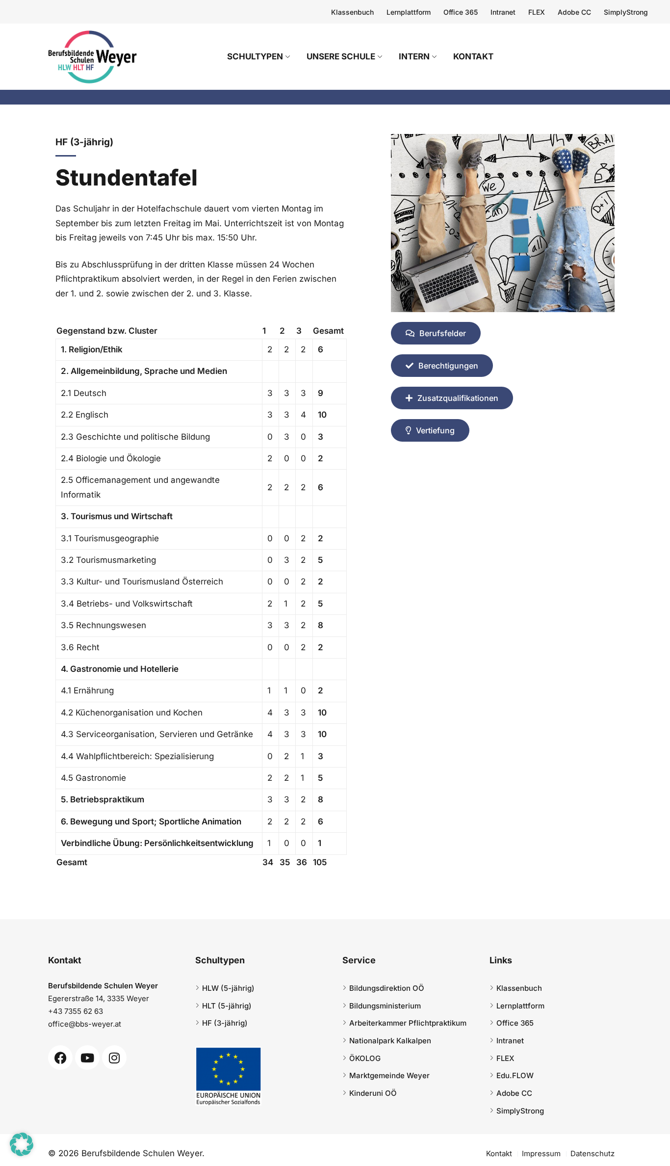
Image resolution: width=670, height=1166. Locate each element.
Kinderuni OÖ (373, 1093)
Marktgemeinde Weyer (389, 1075)
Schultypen (255, 56)
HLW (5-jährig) (228, 988)
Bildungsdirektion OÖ (386, 988)
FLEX (536, 12)
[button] (21, 1144)
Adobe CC (574, 12)
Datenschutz (592, 1153)
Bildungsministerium (385, 1005)
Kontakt (473, 56)
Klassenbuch (352, 12)
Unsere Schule (341, 56)
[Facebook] (60, 1057)
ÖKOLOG (365, 1058)
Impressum (541, 1153)
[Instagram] (114, 1057)
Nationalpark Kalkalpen (390, 1040)
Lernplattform (409, 12)
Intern (414, 56)
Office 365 (460, 12)
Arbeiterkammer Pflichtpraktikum (407, 1023)
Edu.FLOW (515, 1075)
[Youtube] (87, 1057)
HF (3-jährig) (225, 1023)
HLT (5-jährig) (227, 1005)
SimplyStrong (626, 12)
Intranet (502, 12)
